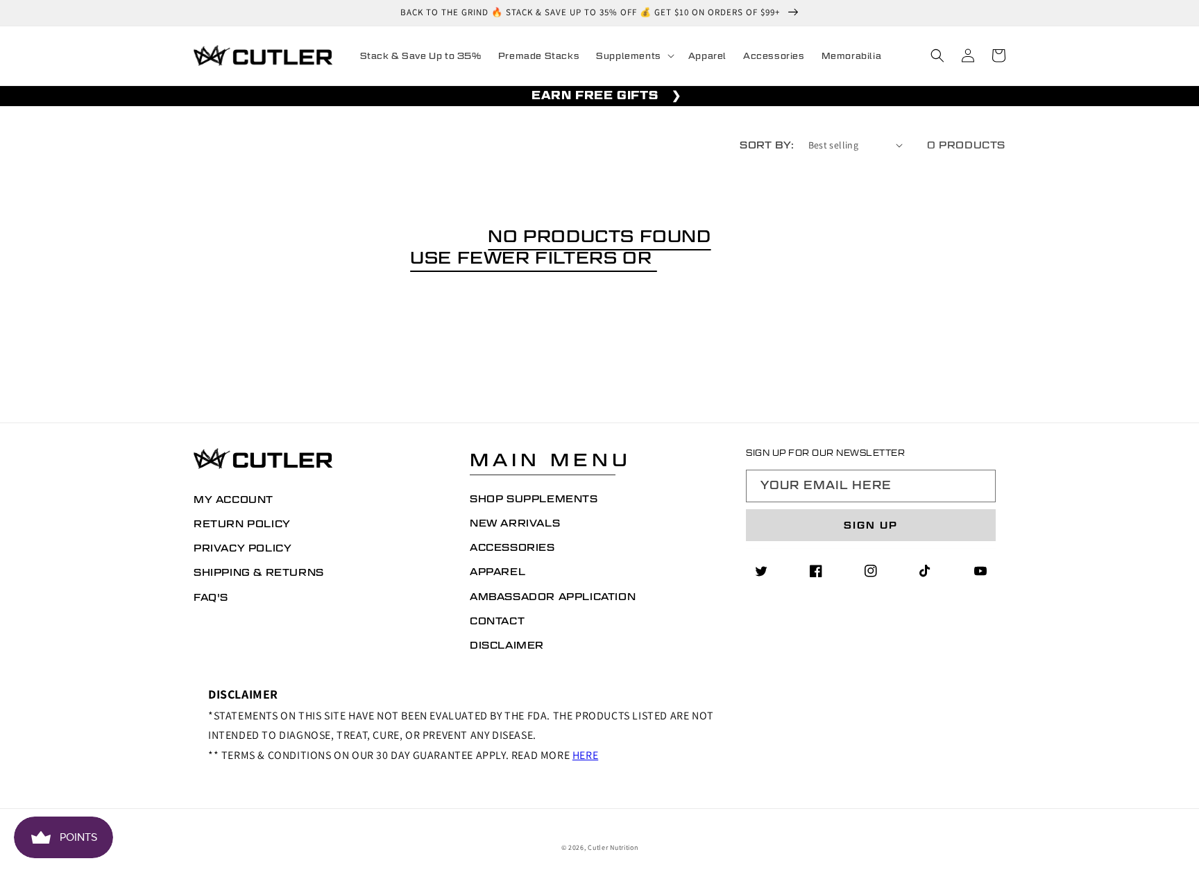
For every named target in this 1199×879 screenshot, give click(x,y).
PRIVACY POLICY (242, 548)
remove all (723, 257)
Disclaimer (507, 645)
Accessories (512, 547)
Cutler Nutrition (613, 847)
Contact (497, 620)
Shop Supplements (534, 498)
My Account (233, 499)
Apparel (497, 571)
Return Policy (242, 523)
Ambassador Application (553, 596)
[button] (634, 56)
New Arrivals (515, 523)
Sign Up (871, 525)
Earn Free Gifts (595, 95)
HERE (585, 755)
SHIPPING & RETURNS (259, 572)
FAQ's (211, 597)
